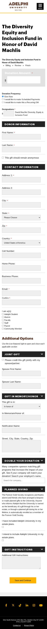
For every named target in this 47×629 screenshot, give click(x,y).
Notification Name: (11, 426)
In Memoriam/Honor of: (13, 413)
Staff (6, 323)
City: (4, 200)
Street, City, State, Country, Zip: (17, 438)
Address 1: (7, 175)
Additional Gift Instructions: (15, 555)
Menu (40, 8)
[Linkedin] (27, 605)
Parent (7, 326)
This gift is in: (8, 402)
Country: (6, 238)
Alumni (7, 317)
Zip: (4, 226)
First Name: (8, 132)
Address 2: (7, 188)
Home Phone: (8, 264)
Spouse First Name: (11, 369)
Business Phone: (10, 276)
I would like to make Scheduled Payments (22, 99)
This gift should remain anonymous (22, 158)
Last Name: (8, 145)
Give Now (8, 96)
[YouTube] (40, 605)
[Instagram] (34, 605)
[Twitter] (13, 605)
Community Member (13, 329)
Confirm (5, 298)
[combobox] (23, 480)
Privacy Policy (29, 625)
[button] (23, 480)
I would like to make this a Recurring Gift (21, 102)
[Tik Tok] (20, 605)
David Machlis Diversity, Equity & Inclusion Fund (29, 113)
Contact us (17, 625)
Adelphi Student (11, 314)
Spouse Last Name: (11, 382)
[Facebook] (6, 605)
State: (5, 213)
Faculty (7, 320)
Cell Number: (8, 251)
